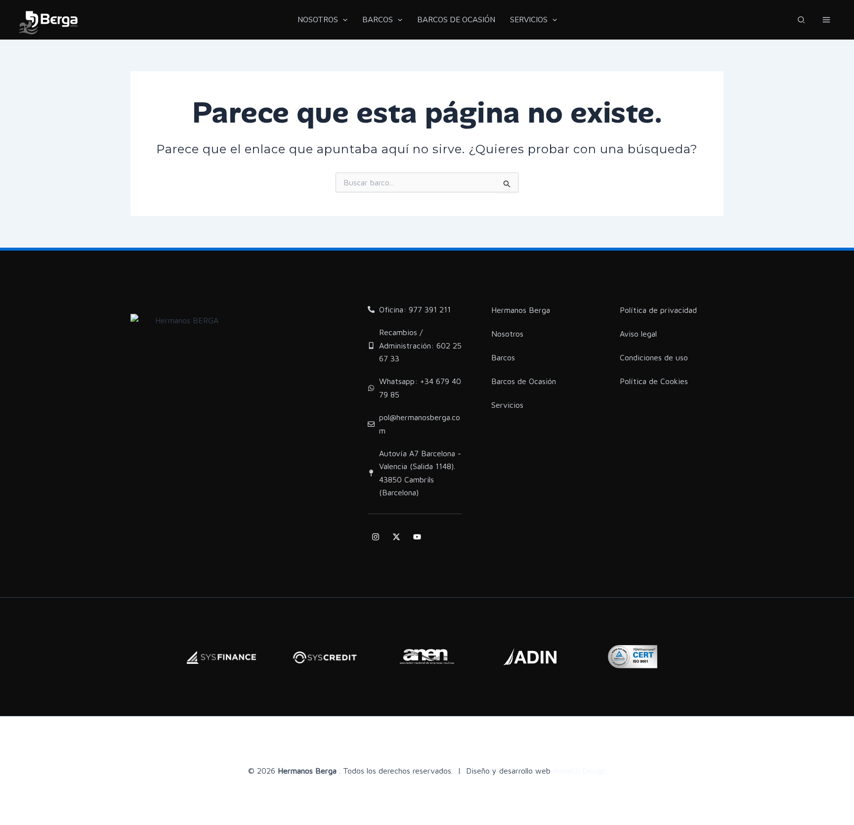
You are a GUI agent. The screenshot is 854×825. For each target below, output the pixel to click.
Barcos (503, 357)
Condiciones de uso (654, 357)
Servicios (507, 404)
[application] (342, 20)
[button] (801, 21)
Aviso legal (638, 333)
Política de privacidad (658, 309)
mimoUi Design (579, 770)
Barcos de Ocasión (523, 381)
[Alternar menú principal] (826, 19)
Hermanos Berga (520, 309)
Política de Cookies (654, 381)
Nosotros (507, 333)
